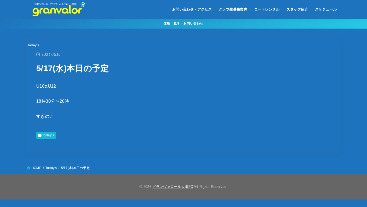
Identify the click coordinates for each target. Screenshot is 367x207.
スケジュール (326, 9)
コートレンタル (267, 9)
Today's (33, 45)
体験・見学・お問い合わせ (183, 23)
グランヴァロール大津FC (172, 187)
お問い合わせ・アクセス (192, 9)
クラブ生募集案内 (233, 9)
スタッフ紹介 (297, 9)
